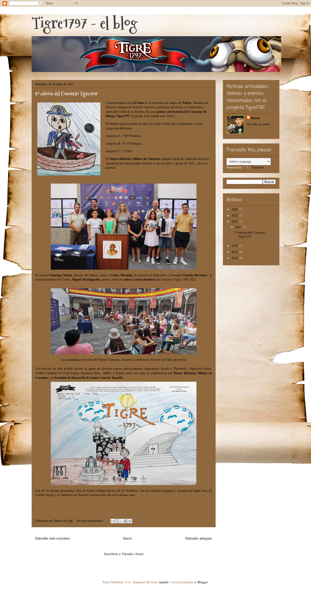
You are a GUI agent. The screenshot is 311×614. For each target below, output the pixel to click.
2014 (235, 258)
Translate (257, 167)
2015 (235, 252)
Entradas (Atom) (133, 554)
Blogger (203, 582)
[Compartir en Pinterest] (130, 521)
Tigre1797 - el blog (84, 23)
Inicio (127, 538)
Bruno (255, 117)
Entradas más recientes (52, 538)
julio (238, 227)
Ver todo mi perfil (258, 124)
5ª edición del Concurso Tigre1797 (66, 93)
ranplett (163, 582)
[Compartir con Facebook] (125, 521)
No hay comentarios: (90, 520)
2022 (235, 221)
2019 (235, 245)
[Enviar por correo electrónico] (112, 521)
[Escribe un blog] (117, 521)
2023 (235, 215)
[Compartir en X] (121, 521)
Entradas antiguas (198, 538)
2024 (235, 209)
